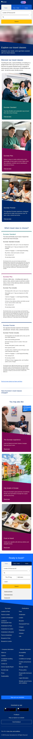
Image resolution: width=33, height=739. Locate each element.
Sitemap (21, 655)
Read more (7, 449)
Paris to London (5, 614)
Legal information (23, 678)
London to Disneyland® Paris (6, 621)
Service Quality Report (7, 666)
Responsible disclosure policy (25, 674)
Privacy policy (23, 670)
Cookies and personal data (25, 662)
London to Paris (5, 611)
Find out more (7, 116)
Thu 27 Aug (8, 577)
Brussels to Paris (5, 638)
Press (7, 673)
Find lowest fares (8, 594)
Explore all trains (8, 591)
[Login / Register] (27, 2)
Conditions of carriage (25, 658)
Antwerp (21, 633)
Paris (20, 611)
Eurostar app (4, 670)
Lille (20, 636)
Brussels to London (6, 641)
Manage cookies (23, 666)
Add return (20, 577)
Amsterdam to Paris (6, 625)
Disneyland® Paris (24, 624)
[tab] (6, 7)
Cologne (21, 627)
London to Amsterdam (7, 617)
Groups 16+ (7, 597)
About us (3, 652)
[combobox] (16, 13)
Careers (3, 655)
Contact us (4, 663)
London (21, 617)
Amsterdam (22, 614)
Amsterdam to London (7, 629)
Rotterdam (22, 630)
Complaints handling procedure (7, 659)
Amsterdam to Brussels (7, 632)
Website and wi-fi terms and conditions (25, 682)
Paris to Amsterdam (6, 635)
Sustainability (5, 676)
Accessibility (22, 652)
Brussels (21, 620)
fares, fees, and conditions (13, 731)
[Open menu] (30, 2)
